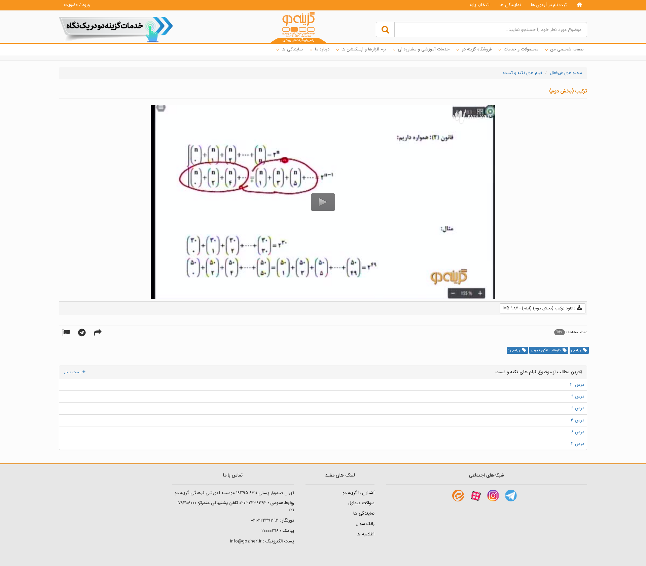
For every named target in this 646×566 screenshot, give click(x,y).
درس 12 (577, 384)
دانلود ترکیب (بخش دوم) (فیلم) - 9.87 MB (540, 308)
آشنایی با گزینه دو (358, 492)
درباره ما (322, 49)
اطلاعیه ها (365, 534)
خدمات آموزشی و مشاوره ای (424, 49)
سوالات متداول (361, 502)
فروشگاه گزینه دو (477, 49)
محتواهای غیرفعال (566, 72)
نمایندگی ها (510, 4)
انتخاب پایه (480, 4)
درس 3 (577, 420)
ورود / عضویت (77, 4)
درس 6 (577, 408)
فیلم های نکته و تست (522, 72)
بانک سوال (365, 523)
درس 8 (577, 432)
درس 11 (577, 443)
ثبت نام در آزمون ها (549, 4)
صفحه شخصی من (567, 49)
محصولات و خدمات (521, 49)
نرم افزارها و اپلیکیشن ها (364, 49)
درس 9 (577, 396)
